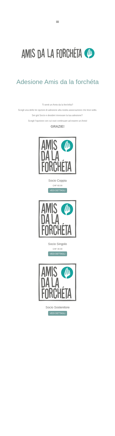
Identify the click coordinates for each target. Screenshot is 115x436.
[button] (57, 21)
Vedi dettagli (57, 190)
